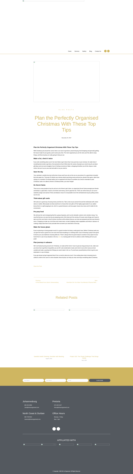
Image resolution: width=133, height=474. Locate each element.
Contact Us (98, 51)
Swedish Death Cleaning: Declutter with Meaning (49, 356)
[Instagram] (108, 51)
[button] (34, 272)
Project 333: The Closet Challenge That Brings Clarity (84, 357)
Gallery (84, 51)
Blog (90, 51)
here (59, 236)
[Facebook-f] (105, 51)
